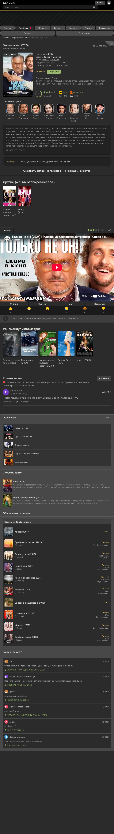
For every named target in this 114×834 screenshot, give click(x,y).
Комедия (54, 59)
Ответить (7, 401)
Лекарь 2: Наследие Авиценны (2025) (26, 670)
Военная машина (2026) (20, 685)
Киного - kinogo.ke (11, 37)
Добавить (103, 378)
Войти (100, 2)
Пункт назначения (23, 436)
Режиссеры (104, 28)
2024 (50, 54)
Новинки (42, 28)
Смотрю (14, 304)
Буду (71, 304)
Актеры (88, 28)
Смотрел (42, 304)
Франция (48, 57)
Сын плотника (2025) (18, 700)
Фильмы (57, 28)
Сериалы (73, 28)
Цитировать (24, 401)
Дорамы (28, 33)
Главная (7, 28)
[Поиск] (94, 7)
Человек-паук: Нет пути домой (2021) (27, 715)
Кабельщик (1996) (16, 745)
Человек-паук (21, 462)
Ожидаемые (84, 33)
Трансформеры (22, 445)
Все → (108, 417)
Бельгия (57, 57)
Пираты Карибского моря (27, 453)
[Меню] (109, 2)
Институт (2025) (16, 730)
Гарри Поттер (21, 428)
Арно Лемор (52, 78)
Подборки (23, 28)
